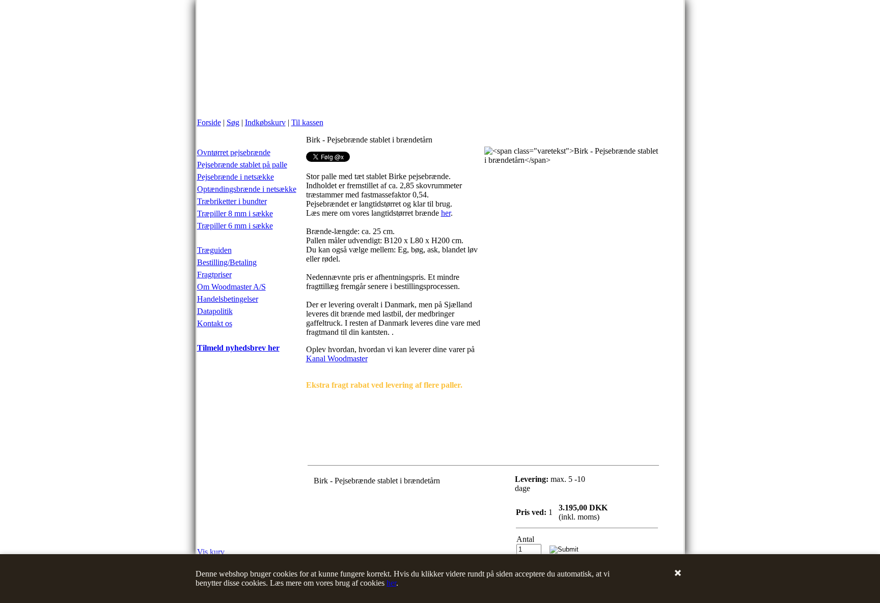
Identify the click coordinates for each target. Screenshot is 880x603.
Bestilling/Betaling (227, 262)
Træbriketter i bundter (232, 201)
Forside (209, 122)
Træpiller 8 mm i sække (235, 213)
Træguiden (214, 250)
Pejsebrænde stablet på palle (242, 164)
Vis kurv (211, 552)
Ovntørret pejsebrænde (233, 152)
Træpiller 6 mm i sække (235, 225)
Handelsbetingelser (227, 299)
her (391, 583)
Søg (233, 122)
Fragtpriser (214, 274)
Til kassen (307, 122)
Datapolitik (215, 311)
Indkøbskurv (265, 122)
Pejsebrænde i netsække (235, 177)
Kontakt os (214, 323)
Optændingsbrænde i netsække (246, 189)
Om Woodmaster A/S (231, 286)
